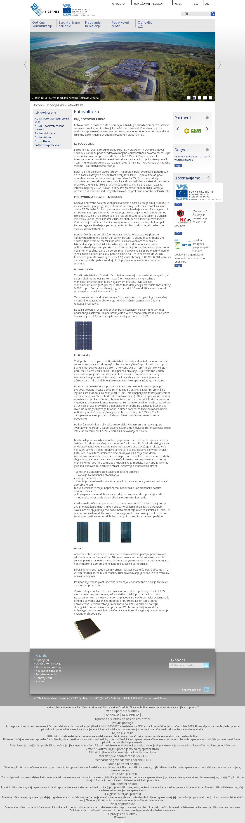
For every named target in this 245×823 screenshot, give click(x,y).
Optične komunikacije (42, 23)
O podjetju (118, 3)
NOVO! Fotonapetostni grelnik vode (52, 120)
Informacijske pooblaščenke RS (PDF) (123, 756)
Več (178, 165)
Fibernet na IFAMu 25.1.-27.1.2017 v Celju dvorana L (192, 158)
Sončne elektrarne (45, 133)
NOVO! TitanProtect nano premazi (49, 127)
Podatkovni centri (120, 23)
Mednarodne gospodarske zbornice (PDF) (123, 760)
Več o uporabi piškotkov (122, 711)
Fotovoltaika (43, 141)
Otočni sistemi (43, 137)
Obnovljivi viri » (56, 105)
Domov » (39, 105)
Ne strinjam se (130, 714)
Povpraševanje (141, 3)
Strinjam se (112, 714)
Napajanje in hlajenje (93, 23)
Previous (26, 64)
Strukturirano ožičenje (70, 23)
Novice (178, 3)
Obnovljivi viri (146, 23)
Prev (178, 128)
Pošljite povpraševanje (48, 145)
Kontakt (158, 3)
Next (219, 64)
